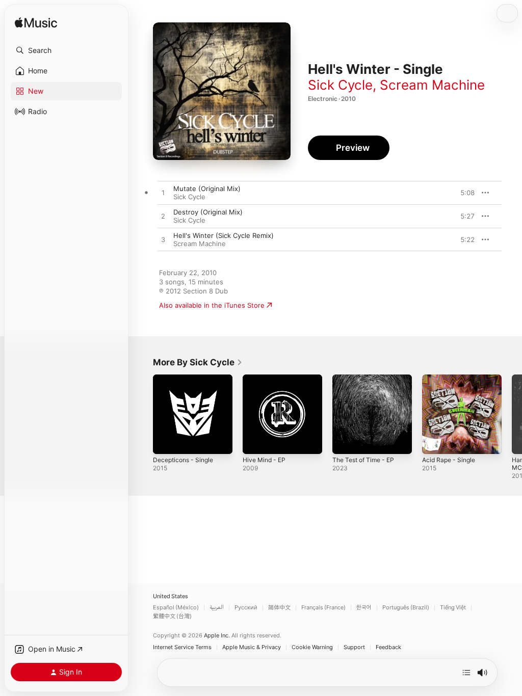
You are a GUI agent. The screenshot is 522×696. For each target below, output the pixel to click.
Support (354, 647)
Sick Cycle (340, 85)
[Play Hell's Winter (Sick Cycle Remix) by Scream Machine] (163, 240)
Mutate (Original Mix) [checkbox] (207, 188)
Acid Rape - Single (448, 460)
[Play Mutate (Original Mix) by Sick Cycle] (163, 193)
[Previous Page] (143, 414)
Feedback (388, 647)
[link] (198, 362)
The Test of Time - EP (363, 460)
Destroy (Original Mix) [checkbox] (208, 212)
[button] (66, 50)
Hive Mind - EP (264, 460)
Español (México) (176, 607)
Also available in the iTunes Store (212, 305)
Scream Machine (432, 85)
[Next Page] (512, 414)
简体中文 (279, 607)
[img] (36, 23)
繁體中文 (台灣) (172, 616)
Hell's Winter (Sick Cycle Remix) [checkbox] (223, 235)
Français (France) (323, 607)
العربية (217, 607)
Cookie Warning (312, 647)
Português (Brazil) (405, 607)
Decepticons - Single (183, 460)
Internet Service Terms (182, 647)
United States (170, 596)
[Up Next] (466, 672)
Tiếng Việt (453, 607)
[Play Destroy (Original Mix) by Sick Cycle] (163, 216)
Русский (245, 607)
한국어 (364, 607)
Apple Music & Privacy (251, 647)
